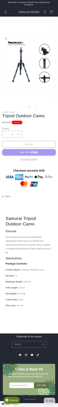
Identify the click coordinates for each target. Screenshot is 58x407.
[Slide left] (23, 107)
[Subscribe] (43, 344)
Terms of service (30, 399)
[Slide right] (35, 107)
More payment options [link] (29, 159)
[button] (6, 12)
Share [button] (7, 196)
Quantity (5, 128)
